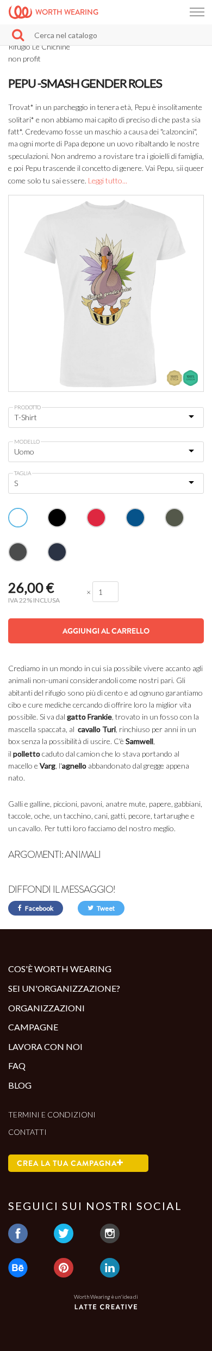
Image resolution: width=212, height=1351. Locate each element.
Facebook (38, 908)
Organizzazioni (46, 1008)
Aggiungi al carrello (106, 630)
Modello (27, 441)
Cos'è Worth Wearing (59, 968)
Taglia (22, 473)
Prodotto (27, 407)
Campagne (33, 1027)
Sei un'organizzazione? (64, 988)
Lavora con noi (45, 1046)
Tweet (105, 908)
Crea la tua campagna (67, 1163)
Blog (20, 1085)
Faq (17, 1065)
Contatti (27, 1132)
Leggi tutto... (107, 180)
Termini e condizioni (52, 1114)
